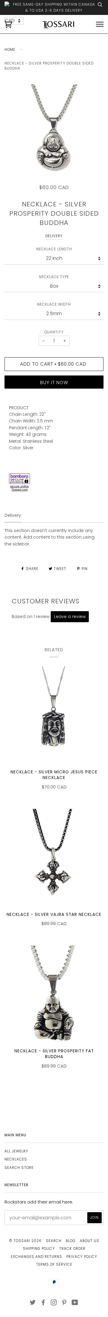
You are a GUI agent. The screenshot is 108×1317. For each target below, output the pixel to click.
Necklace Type (54, 277)
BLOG (71, 1240)
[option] (54, 133)
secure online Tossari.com (19, 488)
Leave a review (70, 617)
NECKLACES (15, 1159)
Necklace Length (54, 249)
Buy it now (54, 382)
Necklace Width (54, 304)
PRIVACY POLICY (81, 1256)
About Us (89, 1240)
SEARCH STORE (19, 1167)
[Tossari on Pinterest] (64, 1303)
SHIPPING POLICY (39, 1248)
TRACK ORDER (72, 1248)
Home (9, 49)
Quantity (54, 332)
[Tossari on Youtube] (75, 1303)
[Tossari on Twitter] (33, 1303)
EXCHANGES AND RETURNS (36, 1256)
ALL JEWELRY (16, 1151)
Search (54, 1240)
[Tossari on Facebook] (43, 1303)
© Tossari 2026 (25, 1240)
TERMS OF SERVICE (54, 1264)
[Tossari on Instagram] (54, 1303)
